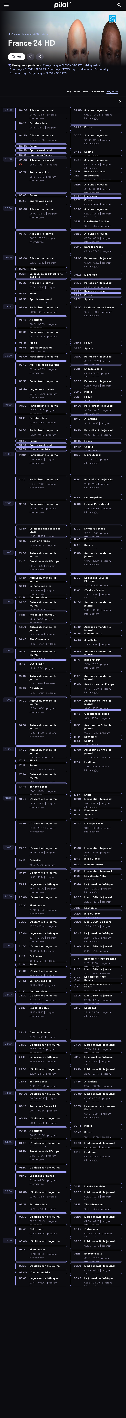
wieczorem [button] (97, 91)
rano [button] (85, 91)
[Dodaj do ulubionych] (30, 56)
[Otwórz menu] (6, 5)
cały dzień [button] (112, 91)
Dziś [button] (69, 91)
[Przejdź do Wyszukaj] (119, 5)
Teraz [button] (77, 91)
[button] (120, 102)
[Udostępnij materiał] (40, 56)
